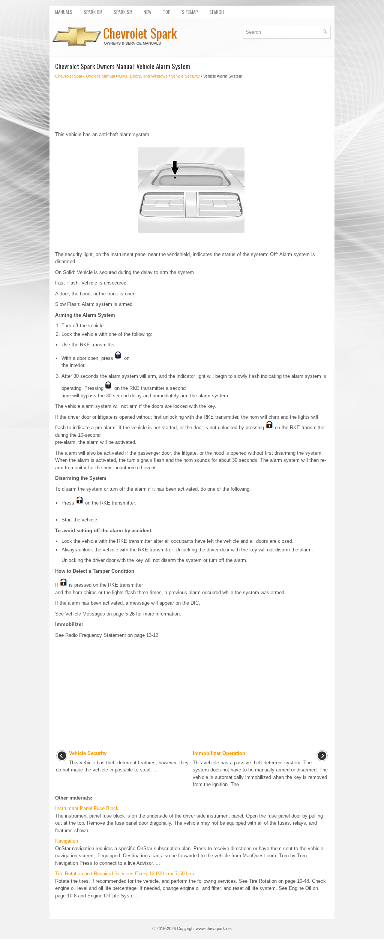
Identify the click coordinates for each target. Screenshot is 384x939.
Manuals (63, 12)
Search (216, 12)
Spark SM (123, 12)
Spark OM (93, 12)
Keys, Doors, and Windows (143, 76)
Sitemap (190, 12)
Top (167, 12)
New (148, 12)
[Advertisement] (192, 104)
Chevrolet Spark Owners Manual (85, 76)
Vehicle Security (185, 76)
